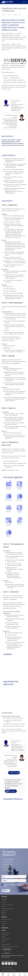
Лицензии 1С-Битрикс (6, 919)
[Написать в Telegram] (3, 963)
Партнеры (4, 912)
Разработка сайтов (6, 932)
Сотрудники (4, 900)
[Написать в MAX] (15, 963)
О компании (4, 898)
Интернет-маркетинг (6, 938)
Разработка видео (6, 944)
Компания (4, 896)
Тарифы (3, 925)
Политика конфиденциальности (9, 970)
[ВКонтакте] (12, 963)
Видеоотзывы (5, 910)
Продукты (4, 917)
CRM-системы (5, 934)
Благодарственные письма (8, 908)
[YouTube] (9, 963)
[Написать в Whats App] (6, 963)
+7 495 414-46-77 (7, 949)
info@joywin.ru (6, 953)
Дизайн (3, 936)
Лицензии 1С (4, 923)
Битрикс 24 (4, 921)
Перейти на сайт (14, 772)
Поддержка (4, 940)
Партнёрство (5, 927)
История (3, 902)
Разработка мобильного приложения (10, 946)
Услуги (3, 930)
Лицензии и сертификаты (7, 904)
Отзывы (3, 906)
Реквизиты (4, 914)
